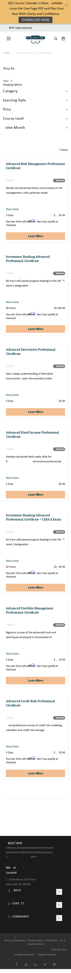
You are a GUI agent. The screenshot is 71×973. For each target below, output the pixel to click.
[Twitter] (45, 961)
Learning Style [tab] (14, 100)
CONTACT (18, 903)
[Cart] (63, 38)
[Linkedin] (35, 961)
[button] (35, 12)
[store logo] (35, 38)
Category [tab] (10, 91)
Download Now (35, 20)
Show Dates (12, 209)
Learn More (35, 236)
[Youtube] (26, 961)
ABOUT (16, 890)
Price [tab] (7, 110)
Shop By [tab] (8, 68)
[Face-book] (16, 961)
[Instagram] (54, 961)
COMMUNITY (20, 916)
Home (7, 53)
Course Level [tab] (13, 119)
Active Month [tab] (14, 128)
